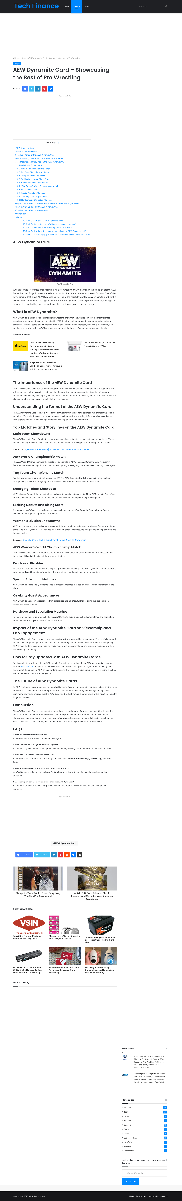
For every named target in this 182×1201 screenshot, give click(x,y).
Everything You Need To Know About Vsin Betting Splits (27, 937)
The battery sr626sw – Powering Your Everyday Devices (64, 937)
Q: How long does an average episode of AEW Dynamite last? (54, 231)
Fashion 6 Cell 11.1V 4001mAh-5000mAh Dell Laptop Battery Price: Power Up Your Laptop (27, 970)
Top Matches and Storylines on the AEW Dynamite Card (40, 162)
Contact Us (154, 1196)
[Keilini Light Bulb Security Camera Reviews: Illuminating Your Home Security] (101, 956)
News (126, 1116)
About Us (164, 1196)
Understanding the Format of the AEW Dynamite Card (39, 158)
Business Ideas (130, 1138)
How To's (128, 1142)
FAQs (18, 217)
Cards (86, 6)
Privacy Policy (141, 1196)
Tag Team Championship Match (33, 172)
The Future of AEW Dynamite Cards (31, 210)
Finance (127, 1108)
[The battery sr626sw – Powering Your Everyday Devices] (65, 925)
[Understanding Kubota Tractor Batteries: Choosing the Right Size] (101, 925)
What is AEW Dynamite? (26, 151)
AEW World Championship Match (33, 169)
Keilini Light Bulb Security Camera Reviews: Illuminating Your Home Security (99, 970)
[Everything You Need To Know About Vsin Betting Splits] (29, 925)
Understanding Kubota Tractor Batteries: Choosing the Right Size (100, 940)
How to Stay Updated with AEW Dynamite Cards (37, 207)
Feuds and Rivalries (27, 189)
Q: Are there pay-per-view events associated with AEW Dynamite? (56, 234)
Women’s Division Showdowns (32, 182)
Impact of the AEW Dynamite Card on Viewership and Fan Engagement (47, 203)
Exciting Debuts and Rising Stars (33, 179)
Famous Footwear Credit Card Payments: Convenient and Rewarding (64, 970)
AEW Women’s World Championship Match (37, 186)
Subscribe (131, 1181)
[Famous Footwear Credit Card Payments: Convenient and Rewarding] (65, 956)
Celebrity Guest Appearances (32, 196)
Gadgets (76, 6)
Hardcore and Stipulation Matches (34, 200)
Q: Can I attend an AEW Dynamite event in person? (49, 224)
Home (17, 58)
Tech (67, 6)
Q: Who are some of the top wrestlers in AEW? (47, 227)
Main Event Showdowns (29, 165)
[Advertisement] (91, 34)
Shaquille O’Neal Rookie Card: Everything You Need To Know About (54, 540)
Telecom (127, 1120)
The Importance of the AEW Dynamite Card (34, 155)
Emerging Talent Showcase (31, 176)
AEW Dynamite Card (24, 148)
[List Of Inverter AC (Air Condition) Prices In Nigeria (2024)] (74, 346)
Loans (126, 1134)
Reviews (127, 1146)
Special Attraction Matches (31, 193)
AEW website (27, 666)
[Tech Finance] (36, 6)
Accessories (129, 1151)
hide (56, 143)
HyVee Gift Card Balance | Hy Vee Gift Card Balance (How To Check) (57, 449)
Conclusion (20, 214)
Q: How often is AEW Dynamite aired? (43, 221)
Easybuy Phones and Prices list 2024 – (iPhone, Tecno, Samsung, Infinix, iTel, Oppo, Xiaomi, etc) (46, 366)
